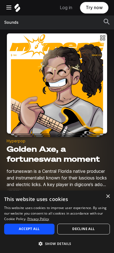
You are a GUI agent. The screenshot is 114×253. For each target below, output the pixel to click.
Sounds (11, 22)
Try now (94, 7)
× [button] (108, 196)
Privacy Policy (38, 219)
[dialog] (57, 222)
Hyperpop (16, 141)
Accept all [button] (29, 228)
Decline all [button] (83, 228)
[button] (57, 243)
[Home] (17, 9)
